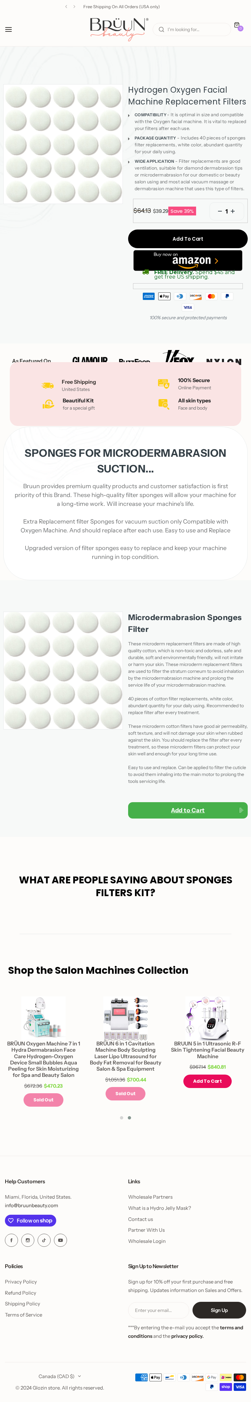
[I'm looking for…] (161, 29)
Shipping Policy (22, 1304)
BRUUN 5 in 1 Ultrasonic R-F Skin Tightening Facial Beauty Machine (207, 1050)
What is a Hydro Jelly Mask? (159, 1208)
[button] (66, 7)
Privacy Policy (21, 1282)
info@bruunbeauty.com (31, 1205)
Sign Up (219, 1310)
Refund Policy (20, 1293)
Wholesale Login (147, 1241)
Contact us (140, 1219)
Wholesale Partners (150, 1197)
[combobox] (192, 29)
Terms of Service (23, 1315)
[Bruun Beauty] (119, 29)
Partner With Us (146, 1230)
